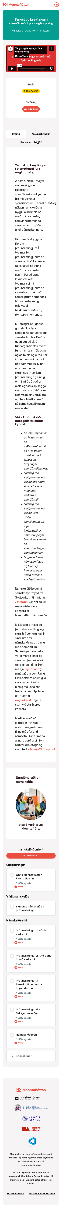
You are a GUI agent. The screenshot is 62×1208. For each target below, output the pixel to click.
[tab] (16, 134)
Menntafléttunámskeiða (44, 749)
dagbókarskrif (24, 700)
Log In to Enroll (31, 109)
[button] (28, 602)
